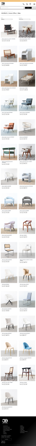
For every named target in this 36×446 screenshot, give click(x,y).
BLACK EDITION (22, 432)
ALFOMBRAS (22, 429)
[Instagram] (3, 442)
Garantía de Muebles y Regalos (7, 429)
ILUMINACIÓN (22, 428)
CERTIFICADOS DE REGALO (24, 431)
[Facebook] (1, 442)
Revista (4, 431)
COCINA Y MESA (22, 430)
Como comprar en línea (6, 428)
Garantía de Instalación (6, 430)
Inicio (2, 11)
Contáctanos (5, 433)
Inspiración (4, 432)
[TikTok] (4, 442)
